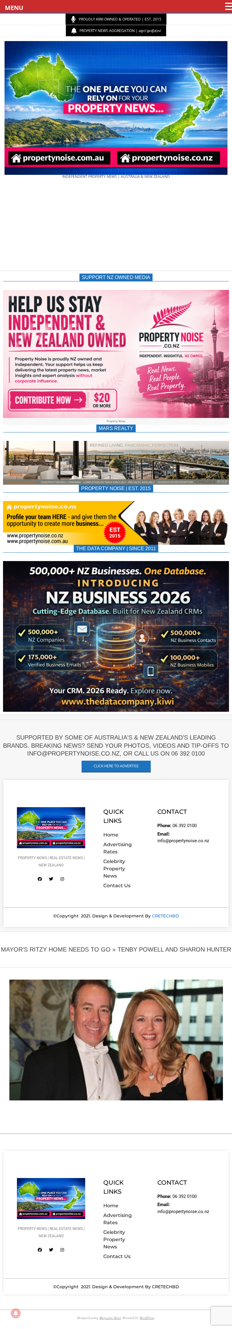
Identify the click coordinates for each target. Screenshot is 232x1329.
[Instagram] (62, 879)
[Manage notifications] (16, 1313)
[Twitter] (51, 879)
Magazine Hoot (110, 1317)
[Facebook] (40, 879)
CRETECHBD (165, 916)
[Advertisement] (116, 227)
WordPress (147, 1317)
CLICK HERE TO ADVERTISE (116, 766)
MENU (14, 8)
